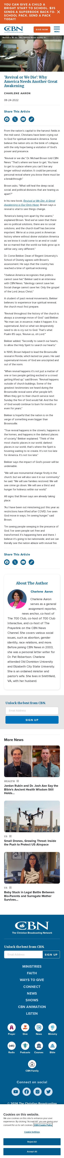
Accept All (32, 1151)
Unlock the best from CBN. (25, 703)
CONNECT (31, 986)
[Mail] (23, 119)
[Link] (31, 119)
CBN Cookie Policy (43, 1125)
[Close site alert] (58, 12)
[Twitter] (15, 119)
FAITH (32, 973)
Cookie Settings (32, 1132)
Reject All (32, 1141)
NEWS (32, 993)
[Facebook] (7, 119)
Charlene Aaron (17, 93)
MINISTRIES (32, 966)
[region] (32, 1131)
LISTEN (32, 1013)
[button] (55, 29)
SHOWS (32, 1000)
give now (42, 29)
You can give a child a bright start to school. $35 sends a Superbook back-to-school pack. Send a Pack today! (29, 11)
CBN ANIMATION (32, 1006)
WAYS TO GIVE (32, 979)
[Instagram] (37, 1092)
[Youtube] (16, 1092)
